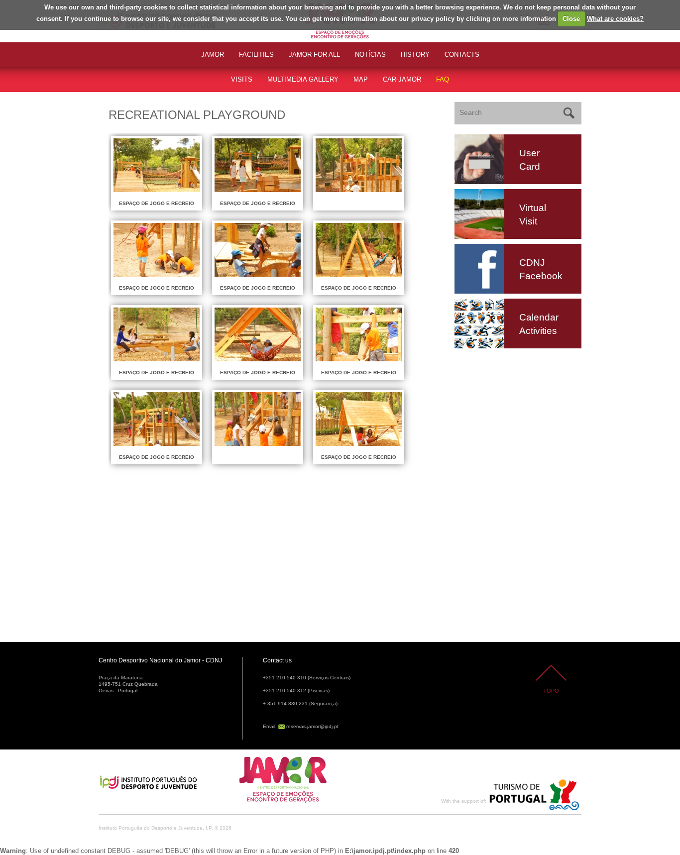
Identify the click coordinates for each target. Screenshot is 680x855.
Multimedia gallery (303, 79)
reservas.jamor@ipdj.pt (312, 726)
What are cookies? (615, 18)
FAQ (442, 79)
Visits (241, 79)
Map (360, 79)
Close (571, 18)
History (415, 54)
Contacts (462, 54)
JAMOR (212, 54)
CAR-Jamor (402, 79)
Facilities (256, 54)
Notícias (370, 54)
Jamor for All (314, 54)
